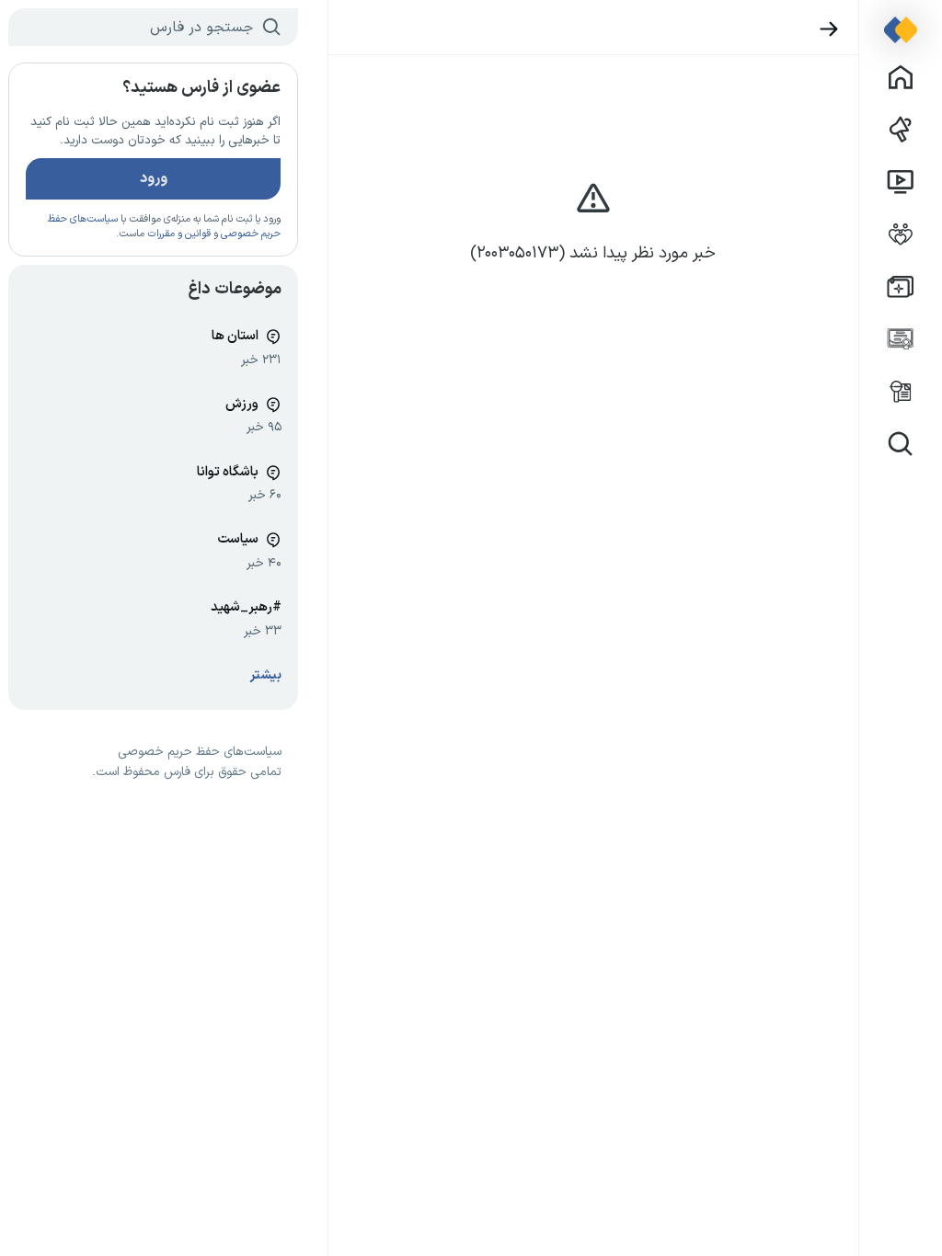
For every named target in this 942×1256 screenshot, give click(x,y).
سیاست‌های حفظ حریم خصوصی (199, 752)
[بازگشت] (829, 29)
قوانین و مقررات (179, 234)
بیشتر (265, 675)
